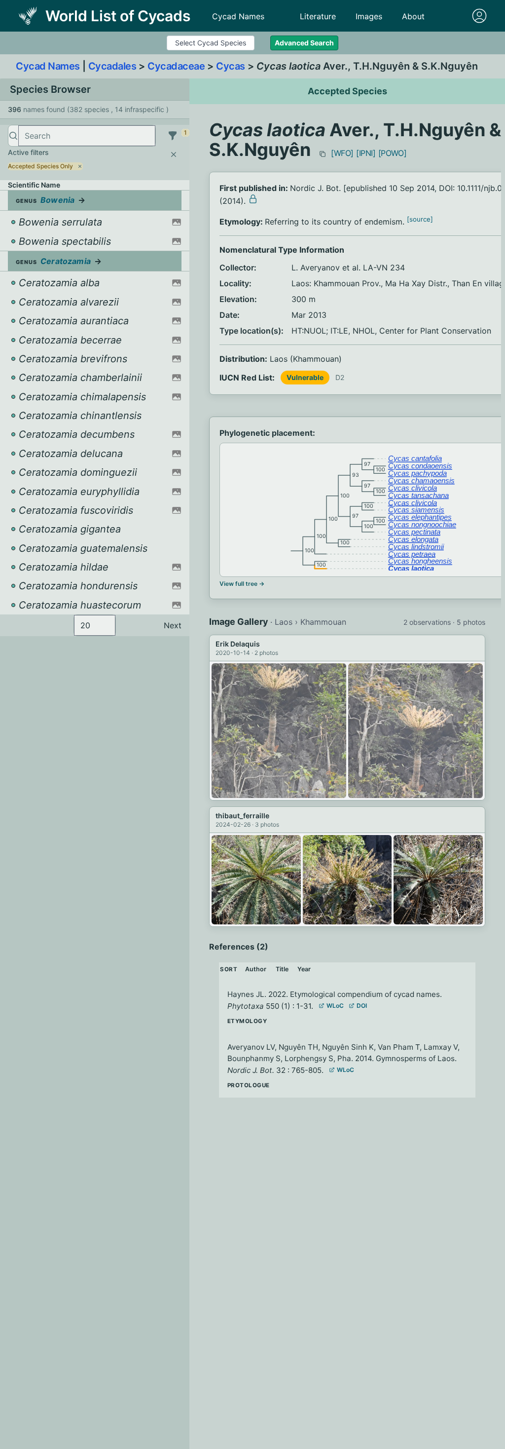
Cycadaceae (176, 66)
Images (369, 16)
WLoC (335, 1005)
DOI (362, 1005)
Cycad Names (238, 16)
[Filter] (172, 136)
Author (255, 969)
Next (172, 625)
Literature (318, 16)
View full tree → (241, 583)
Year (304, 969)
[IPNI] (366, 153)
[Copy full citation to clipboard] (322, 154)
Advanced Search (304, 42)
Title (282, 969)
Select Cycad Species (210, 42)
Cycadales (112, 66)
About (413, 16)
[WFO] (342, 153)
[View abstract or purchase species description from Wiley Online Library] (253, 199)
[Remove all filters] (173, 154)
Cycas (230, 66)
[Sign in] (479, 16)
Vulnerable (305, 377)
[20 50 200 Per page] (94, 625)
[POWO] (392, 153)
